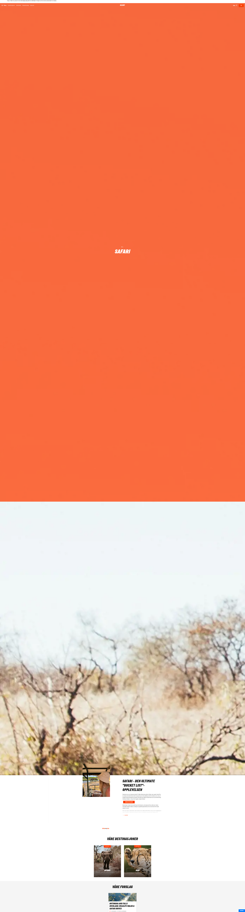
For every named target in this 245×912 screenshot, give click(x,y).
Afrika (103, 828)
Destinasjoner (11, 5)
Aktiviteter (18, 5)
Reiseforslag (25, 5)
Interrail (32, 5)
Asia (108, 828)
